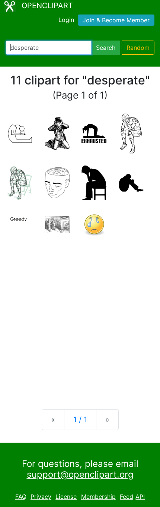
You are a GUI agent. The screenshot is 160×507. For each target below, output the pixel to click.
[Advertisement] (80, 317)
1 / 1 (80, 419)
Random (138, 47)
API (140, 496)
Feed (126, 496)
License (66, 496)
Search (105, 47)
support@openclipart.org (80, 474)
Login (66, 19)
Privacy (41, 496)
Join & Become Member (116, 20)
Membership (98, 496)
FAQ (20, 496)
